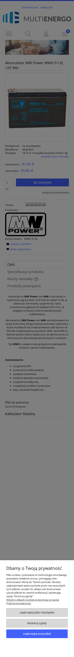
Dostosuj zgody (37, 623)
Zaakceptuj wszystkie (37, 633)
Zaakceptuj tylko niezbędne (37, 612)
